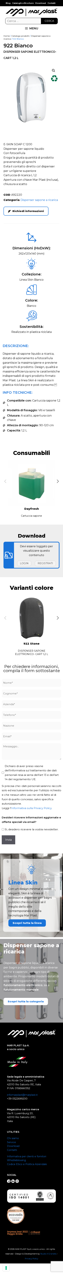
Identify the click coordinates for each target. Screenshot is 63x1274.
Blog (8, 3)
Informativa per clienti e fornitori (26, 1156)
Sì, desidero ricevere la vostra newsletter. (31, 829)
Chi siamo (13, 1138)
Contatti (51, 3)
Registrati (45, 563)
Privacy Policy (31, 1258)
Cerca (49, 20)
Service (11, 1142)
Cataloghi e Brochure (23, 3)
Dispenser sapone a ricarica (39, 200)
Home (7, 36)
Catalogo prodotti (20, 36)
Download (40, 3)
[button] (53, 70)
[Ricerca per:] (31, 21)
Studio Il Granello (48, 1254)
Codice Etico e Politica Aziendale (27, 1164)
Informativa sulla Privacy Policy (31, 808)
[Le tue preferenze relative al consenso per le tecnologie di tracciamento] (6, 1268)
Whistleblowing (16, 1160)
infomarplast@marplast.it (22, 1094)
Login (24, 563)
